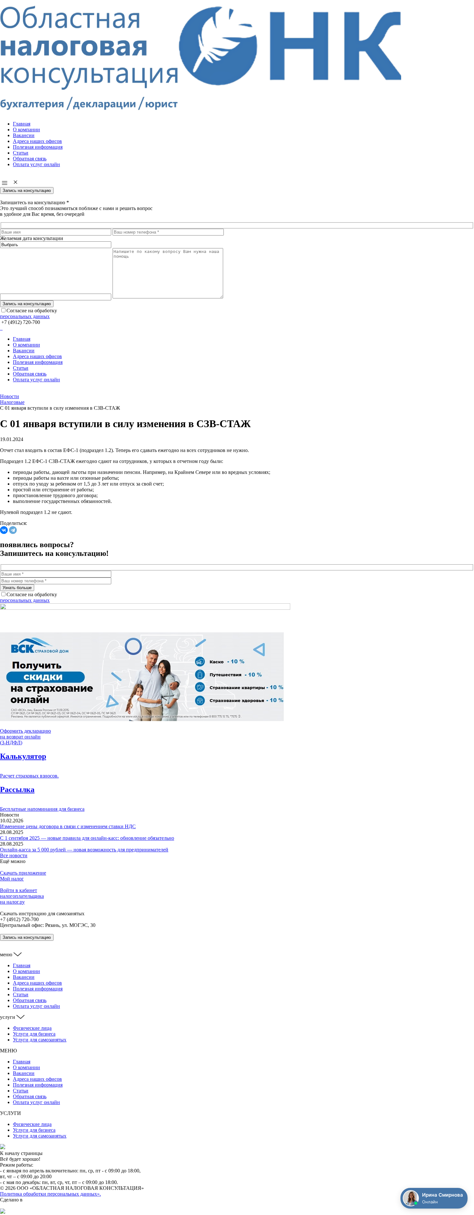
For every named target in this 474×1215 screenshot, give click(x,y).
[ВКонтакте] (4, 530)
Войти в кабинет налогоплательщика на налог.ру (22, 896)
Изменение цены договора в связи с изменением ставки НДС (68, 826)
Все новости (13, 855)
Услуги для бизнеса (34, 1034)
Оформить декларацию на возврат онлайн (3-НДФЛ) (25, 736)
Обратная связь (29, 158)
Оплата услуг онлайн (36, 164)
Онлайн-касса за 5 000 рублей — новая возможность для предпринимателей (84, 849)
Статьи (20, 153)
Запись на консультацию (27, 190)
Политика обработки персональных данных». (50, 1194)
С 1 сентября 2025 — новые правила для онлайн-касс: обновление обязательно (87, 838)
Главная (21, 123)
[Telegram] (13, 530)
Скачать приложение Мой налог (23, 875)
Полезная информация (38, 147)
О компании (26, 129)
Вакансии (24, 135)
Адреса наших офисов (37, 141)
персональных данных (25, 316)
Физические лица (32, 1028)
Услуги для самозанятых (39, 1039)
